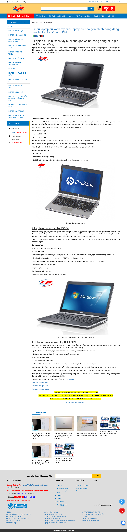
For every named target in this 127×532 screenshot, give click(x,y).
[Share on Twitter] (37, 36)
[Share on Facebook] (35, 36)
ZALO (13, 132)
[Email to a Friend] (40, 36)
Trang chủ (40, 16)
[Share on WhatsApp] (33, 36)
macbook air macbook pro (17, 106)
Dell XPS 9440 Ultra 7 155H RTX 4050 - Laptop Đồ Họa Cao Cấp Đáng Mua (41, 462)
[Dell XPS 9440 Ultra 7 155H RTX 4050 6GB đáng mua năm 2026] (110, 423)
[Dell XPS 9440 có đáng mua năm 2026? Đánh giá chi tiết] (87, 423)
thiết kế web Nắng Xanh (67, 531)
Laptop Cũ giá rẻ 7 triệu (15, 87)
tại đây (71, 379)
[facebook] (123, 523)
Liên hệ (111, 16)
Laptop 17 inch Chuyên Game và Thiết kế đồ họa (17, 98)
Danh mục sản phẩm (16, 22)
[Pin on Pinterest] (42, 36)
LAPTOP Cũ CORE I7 (15, 92)
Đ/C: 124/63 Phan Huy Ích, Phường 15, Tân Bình (104, 2)
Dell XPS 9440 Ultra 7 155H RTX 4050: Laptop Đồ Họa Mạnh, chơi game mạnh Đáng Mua (63, 435)
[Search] (91, 8)
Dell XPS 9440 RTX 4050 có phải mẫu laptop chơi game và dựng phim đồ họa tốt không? (41, 435)
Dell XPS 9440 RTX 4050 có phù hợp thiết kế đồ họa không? (63, 460)
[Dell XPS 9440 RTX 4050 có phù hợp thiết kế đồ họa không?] (64, 450)
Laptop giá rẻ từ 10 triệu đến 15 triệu (16, 116)
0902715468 (108, 8)
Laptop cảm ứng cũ (16, 111)
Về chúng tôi (60, 501)
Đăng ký (96, 476)
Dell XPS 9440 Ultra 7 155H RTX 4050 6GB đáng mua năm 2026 (109, 433)
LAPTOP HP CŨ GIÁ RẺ (16, 58)
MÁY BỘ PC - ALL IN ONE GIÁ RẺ (17, 74)
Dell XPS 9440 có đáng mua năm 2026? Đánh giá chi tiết (87, 434)
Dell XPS (11, 26)
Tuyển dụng (99, 16)
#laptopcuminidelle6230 (40, 382)
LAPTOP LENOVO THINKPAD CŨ (14, 63)
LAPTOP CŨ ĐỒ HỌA (15, 31)
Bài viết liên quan (39, 413)
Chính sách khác (81, 491)
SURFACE (11, 69)
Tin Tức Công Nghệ (57, 16)
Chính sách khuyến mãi (82, 485)
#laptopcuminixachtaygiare (41, 389)
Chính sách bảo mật (82, 488)
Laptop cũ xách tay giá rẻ (17, 80)
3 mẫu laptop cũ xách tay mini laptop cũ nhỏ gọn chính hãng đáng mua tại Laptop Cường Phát (75, 30)
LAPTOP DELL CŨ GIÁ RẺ (17, 35)
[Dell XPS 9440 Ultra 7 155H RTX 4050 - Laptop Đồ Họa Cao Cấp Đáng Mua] (41, 450)
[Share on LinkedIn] (44, 36)
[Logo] (18, 8)
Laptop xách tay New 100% (79, 16)
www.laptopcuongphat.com (75, 402)
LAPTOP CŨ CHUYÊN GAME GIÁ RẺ (16, 40)
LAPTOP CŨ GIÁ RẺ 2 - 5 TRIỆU (16, 53)
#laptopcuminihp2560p (40, 386)
